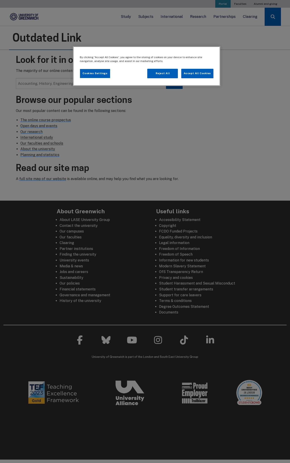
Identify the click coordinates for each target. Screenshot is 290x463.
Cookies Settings (94, 73)
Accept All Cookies (197, 73)
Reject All (163, 73)
